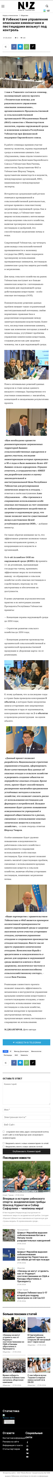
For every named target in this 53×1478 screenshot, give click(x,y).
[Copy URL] (32, 47)
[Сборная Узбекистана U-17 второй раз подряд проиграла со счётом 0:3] (9, 1295)
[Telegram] (20, 47)
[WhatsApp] (26, 47)
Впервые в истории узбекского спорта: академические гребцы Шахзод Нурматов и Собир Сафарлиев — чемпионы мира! (24, 1203)
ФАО (16, 1055)
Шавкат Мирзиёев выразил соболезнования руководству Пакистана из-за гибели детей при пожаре (33, 1256)
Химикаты (24, 1055)
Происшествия (22, 1230)
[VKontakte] (27, 1453)
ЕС (10, 1051)
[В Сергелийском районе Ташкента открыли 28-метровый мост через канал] (39, 1324)
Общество (24, 15)
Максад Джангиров (21, 1051)
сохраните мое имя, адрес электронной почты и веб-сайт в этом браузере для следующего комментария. (26, 1134)
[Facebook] (14, 47)
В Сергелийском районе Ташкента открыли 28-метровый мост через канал (39, 1338)
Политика (21, 1249)
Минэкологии (36, 1051)
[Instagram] (27, 1446)
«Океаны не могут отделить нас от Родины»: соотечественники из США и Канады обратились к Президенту (33, 1276)
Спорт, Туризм (8, 1195)
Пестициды (8, 1055)
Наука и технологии (10, 15)
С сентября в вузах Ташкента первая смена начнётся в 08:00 (37, 1378)
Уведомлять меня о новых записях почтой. (24, 1146)
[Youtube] (27, 1457)
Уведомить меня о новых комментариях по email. (27, 1143)
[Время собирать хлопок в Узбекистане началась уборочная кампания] (14, 1365)
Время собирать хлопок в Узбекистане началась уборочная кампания (14, 1378)
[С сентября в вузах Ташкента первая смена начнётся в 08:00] (39, 1365)
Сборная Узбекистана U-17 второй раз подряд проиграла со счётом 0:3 (32, 1295)
